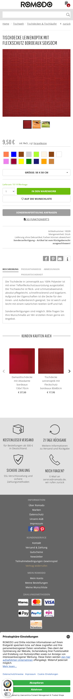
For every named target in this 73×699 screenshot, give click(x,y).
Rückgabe (64, 448)
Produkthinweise (31, 269)
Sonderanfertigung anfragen (36, 212)
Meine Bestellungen (36, 582)
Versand (48, 448)
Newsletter (36, 556)
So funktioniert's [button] (37, 219)
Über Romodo (36, 505)
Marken (36, 509)
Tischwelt (18, 23)
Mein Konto (36, 578)
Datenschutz (36, 514)
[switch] (7, 694)
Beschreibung (11, 269)
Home (6, 23)
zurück (66, 23)
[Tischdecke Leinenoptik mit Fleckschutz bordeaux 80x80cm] (51, 358)
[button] (66, 3)
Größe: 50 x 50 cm (36, 172)
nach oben (35, 414)
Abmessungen (52, 269)
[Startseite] (36, 5)
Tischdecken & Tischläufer (42, 23)
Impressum (36, 523)
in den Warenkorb (44, 191)
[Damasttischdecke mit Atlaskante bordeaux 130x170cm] (22, 358)
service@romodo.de (54, 479)
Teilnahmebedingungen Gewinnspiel (36, 561)
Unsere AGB (36, 519)
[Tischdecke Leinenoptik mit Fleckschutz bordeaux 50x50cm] (27, 125)
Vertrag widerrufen (36, 565)
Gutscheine (36, 552)
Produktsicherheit (32, 274)
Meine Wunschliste (36, 587)
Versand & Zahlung (36, 547)
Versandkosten (40, 143)
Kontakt (36, 543)
